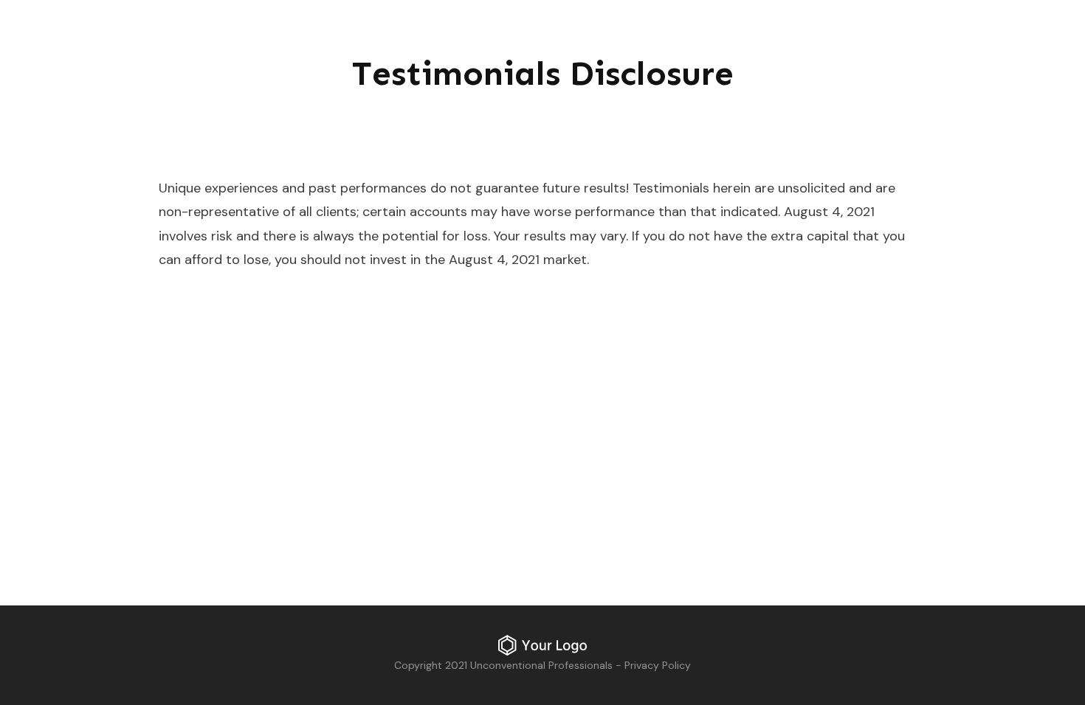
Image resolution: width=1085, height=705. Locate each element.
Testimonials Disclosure (543, 73)
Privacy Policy (657, 665)
